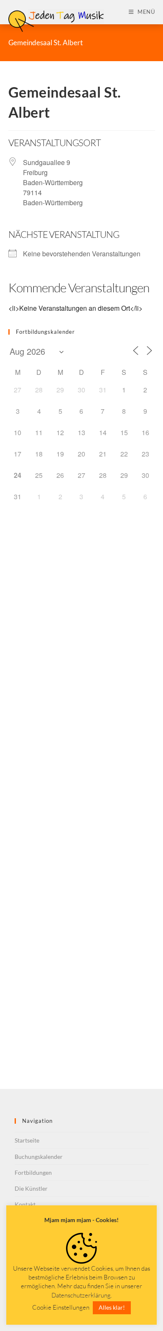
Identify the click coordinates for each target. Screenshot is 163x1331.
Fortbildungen (33, 1172)
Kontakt (25, 1204)
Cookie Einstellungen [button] (60, 1307)
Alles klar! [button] (112, 1307)
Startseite (27, 1140)
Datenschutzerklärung (81, 1295)
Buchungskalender (39, 1156)
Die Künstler (31, 1188)
